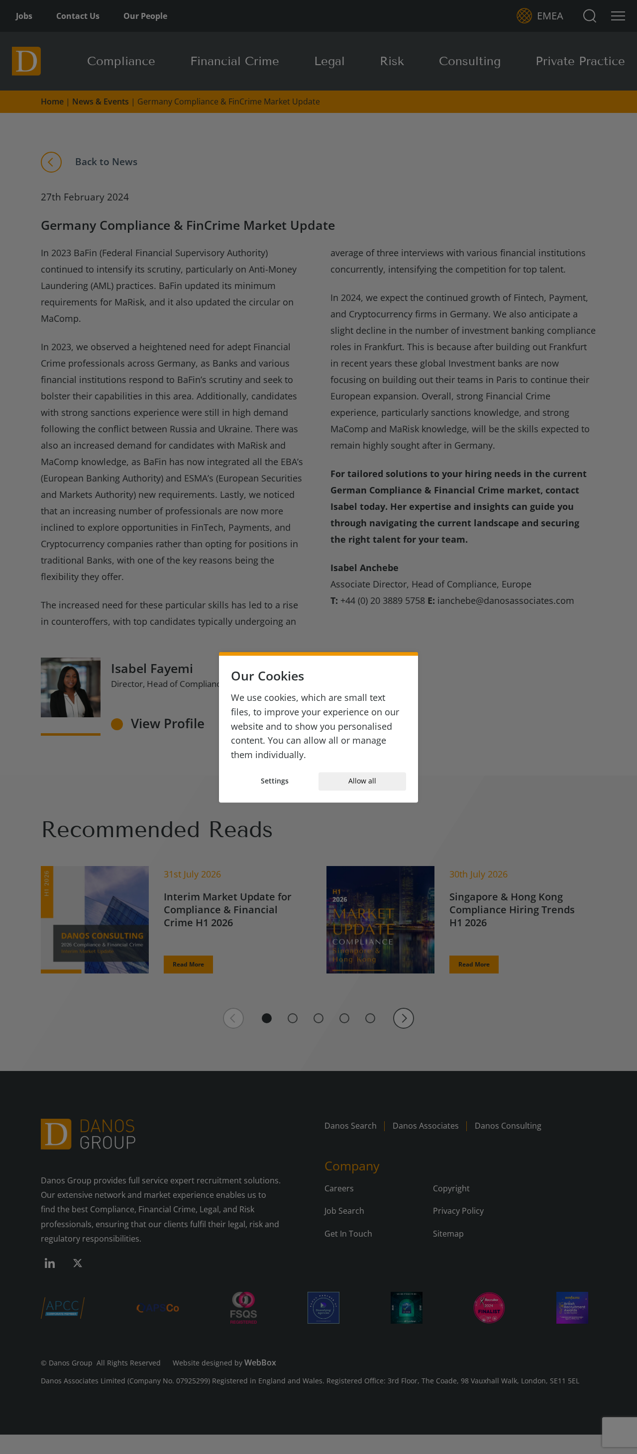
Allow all (362, 781)
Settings (275, 781)
